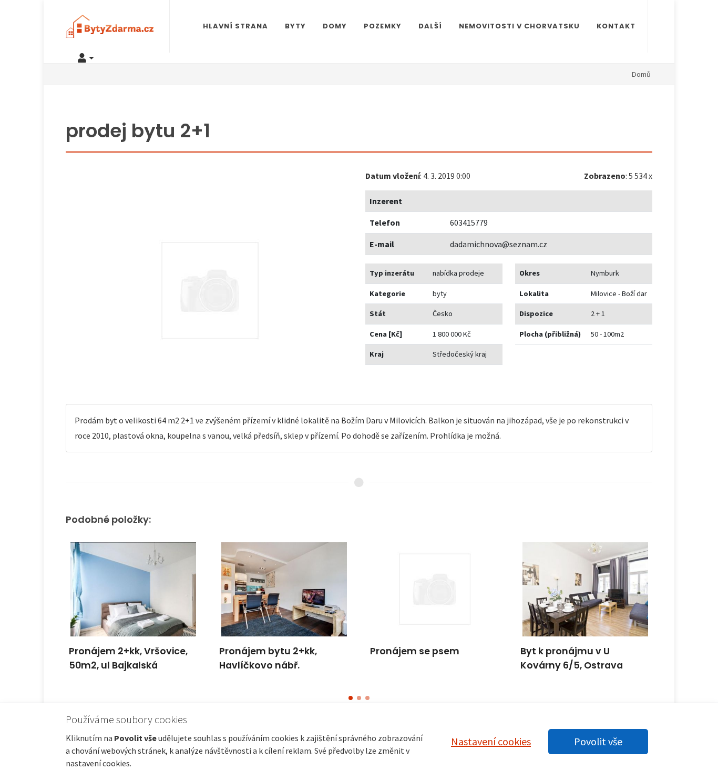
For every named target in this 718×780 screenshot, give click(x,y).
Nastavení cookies (491, 741)
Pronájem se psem (414, 651)
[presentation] (56, 611)
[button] (350, 698)
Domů (641, 74)
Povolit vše (598, 741)
